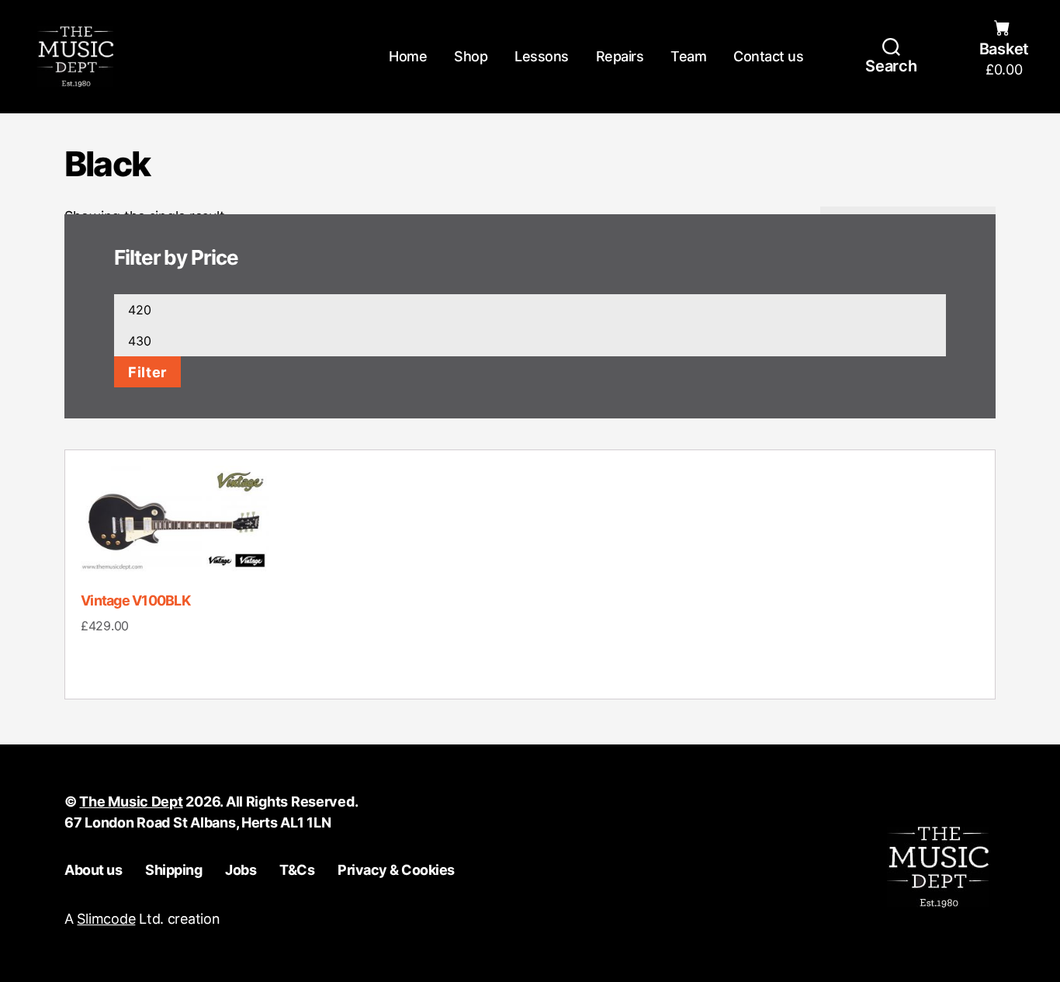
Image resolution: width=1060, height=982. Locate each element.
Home (408, 56)
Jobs (240, 870)
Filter (147, 371)
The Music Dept (130, 801)
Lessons (541, 56)
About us (93, 870)
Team (688, 56)
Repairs (620, 56)
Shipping (173, 870)
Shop (470, 56)
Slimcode (106, 919)
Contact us (768, 56)
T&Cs (296, 870)
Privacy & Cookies (396, 870)
